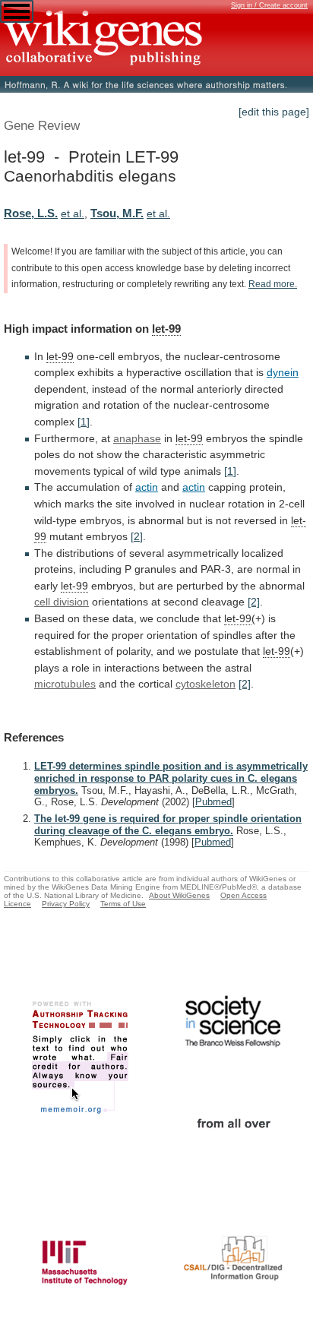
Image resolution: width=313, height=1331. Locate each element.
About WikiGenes (179, 895)
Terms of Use (123, 903)
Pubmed (213, 802)
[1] (83, 422)
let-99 (166, 328)
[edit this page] (274, 112)
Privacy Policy (66, 903)
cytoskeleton (205, 684)
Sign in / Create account (269, 5)
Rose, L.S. (31, 213)
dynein (283, 372)
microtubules (65, 684)
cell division (61, 602)
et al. (72, 213)
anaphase (137, 438)
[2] (137, 536)
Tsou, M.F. (117, 213)
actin (146, 487)
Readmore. (272, 284)
